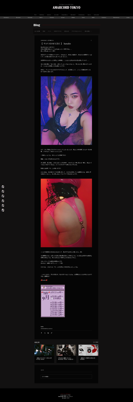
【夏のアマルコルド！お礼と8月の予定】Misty (44, 358)
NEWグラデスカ (57, 31)
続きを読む (87, 31)
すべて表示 (95, 342)
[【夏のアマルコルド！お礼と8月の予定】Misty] (44, 350)
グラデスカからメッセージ (77, 31)
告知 (44, 31)
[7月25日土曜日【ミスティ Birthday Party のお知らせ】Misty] (66, 350)
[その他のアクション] (91, 40)
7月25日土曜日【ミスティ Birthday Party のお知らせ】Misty (66, 358)
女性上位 (66, 31)
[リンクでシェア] (51, 333)
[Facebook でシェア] (41, 333)
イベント (49, 31)
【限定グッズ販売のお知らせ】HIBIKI (88, 358)
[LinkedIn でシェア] (48, 333)
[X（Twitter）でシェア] (44, 333)
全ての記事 (37, 31)
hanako (42, 326)
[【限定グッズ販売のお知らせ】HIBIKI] (88, 350)
